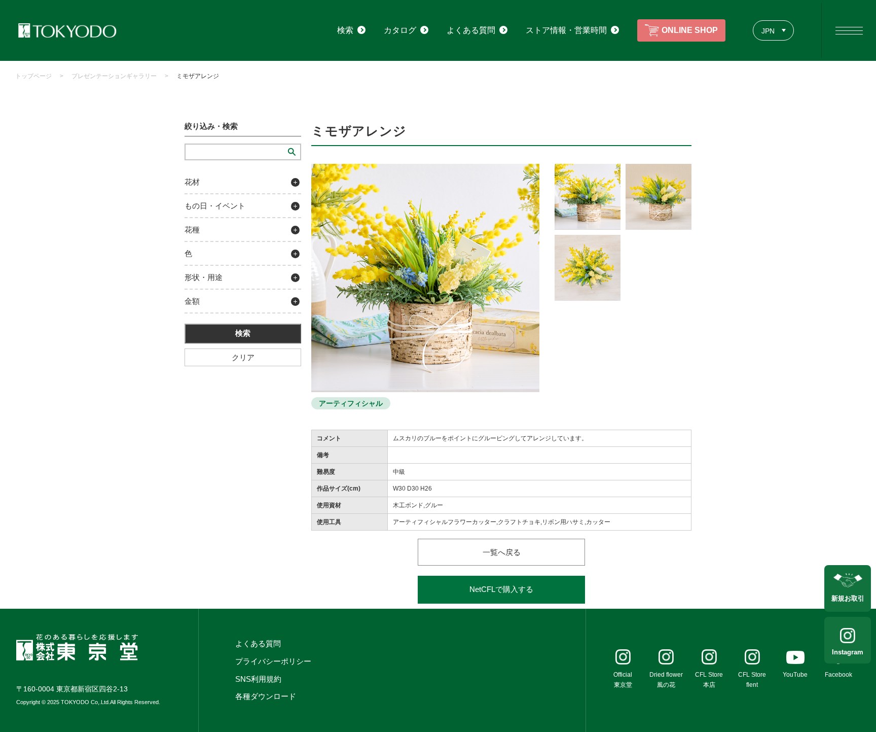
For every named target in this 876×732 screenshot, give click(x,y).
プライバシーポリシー (273, 661)
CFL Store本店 (709, 679)
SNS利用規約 (258, 679)
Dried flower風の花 (666, 679)
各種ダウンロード (265, 696)
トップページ (33, 76)
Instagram (847, 652)
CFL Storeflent (752, 679)
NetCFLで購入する (501, 589)
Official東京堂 (622, 679)
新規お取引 (847, 598)
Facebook (838, 674)
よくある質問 (258, 643)
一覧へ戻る (502, 552)
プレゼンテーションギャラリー (114, 76)
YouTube (795, 674)
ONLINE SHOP (690, 30)
